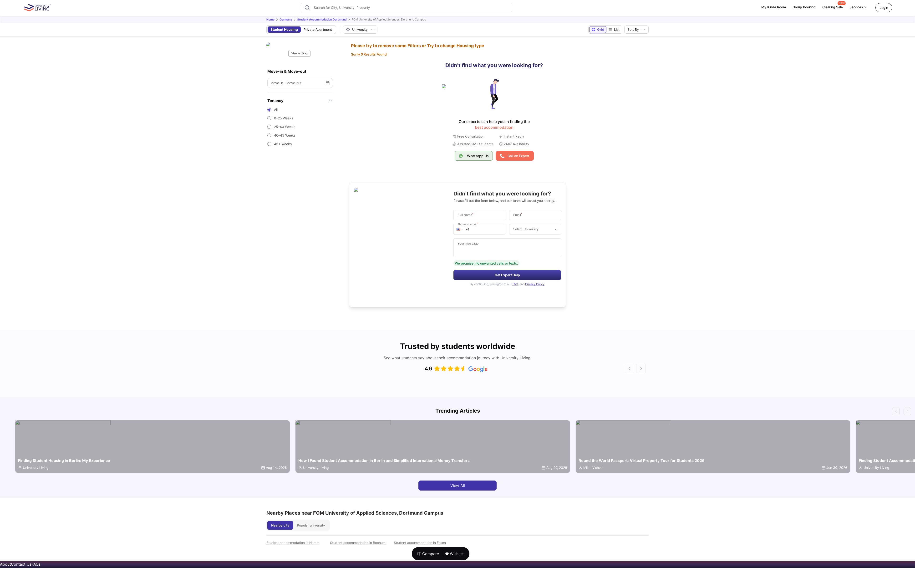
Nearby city (280, 525)
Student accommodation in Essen (420, 543)
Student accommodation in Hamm (292, 543)
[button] (460, 229)
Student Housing (284, 29)
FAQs (36, 564)
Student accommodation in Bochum (358, 543)
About (5, 564)
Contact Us (21, 564)
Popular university (311, 525)
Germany (286, 19)
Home (270, 19)
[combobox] (406, 7)
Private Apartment (318, 29)
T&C (515, 284)
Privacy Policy (534, 284)
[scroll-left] (629, 368)
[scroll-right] (641, 368)
